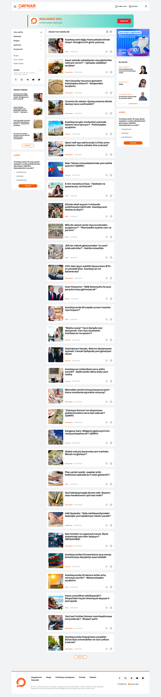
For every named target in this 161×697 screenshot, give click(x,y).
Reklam (93, 677)
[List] (111, 31)
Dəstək (82, 677)
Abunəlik (35, 680)
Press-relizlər (18, 59)
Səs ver (28, 186)
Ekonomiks (69, 72)
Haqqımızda (36, 677)
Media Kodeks (19, 63)
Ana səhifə (18, 32)
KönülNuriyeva (124, 82)
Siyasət (68, 134)
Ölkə (66, 51)
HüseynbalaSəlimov (125, 94)
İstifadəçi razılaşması (65, 677)
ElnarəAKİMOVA (124, 67)
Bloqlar (16, 56)
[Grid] (107, 31)
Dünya (67, 299)
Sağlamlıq (68, 525)
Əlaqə (48, 677)
